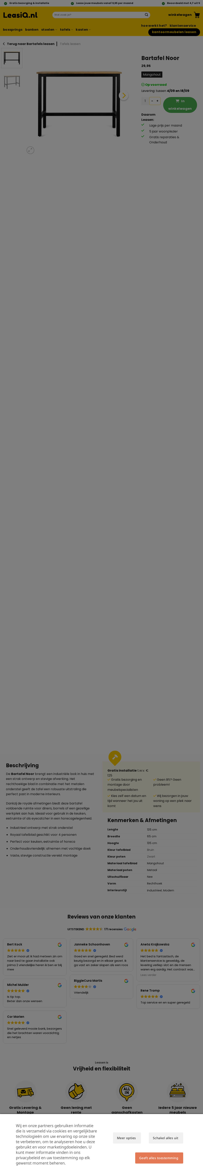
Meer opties (126, 1138)
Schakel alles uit (165, 1138)
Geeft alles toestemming (158, 1158)
